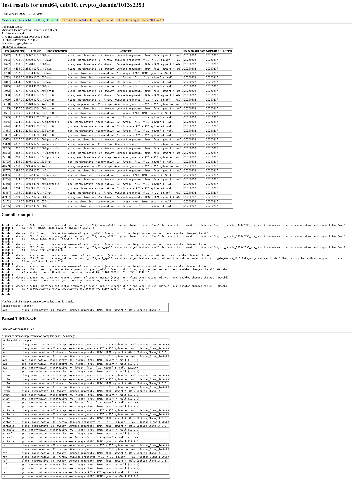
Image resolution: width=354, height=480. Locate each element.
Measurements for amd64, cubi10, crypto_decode (30, 20)
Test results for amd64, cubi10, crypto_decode (87, 20)
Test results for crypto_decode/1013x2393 (139, 20)
